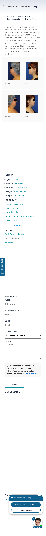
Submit (14, 384)
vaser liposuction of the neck (20, 216)
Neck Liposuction (14, 19)
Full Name (9, 300)
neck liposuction (14, 208)
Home (9, 16)
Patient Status (11, 332)
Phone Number (12, 311)
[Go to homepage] (9, 7)
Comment (9, 342)
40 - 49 (15, 180)
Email (7, 321)
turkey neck (11, 220)
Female (19, 184)
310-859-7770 (26, 7)
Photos (18, 16)
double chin (12, 212)
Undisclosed (22, 188)
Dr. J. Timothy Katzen (15, 234)
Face (26, 16)
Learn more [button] (30, 374)
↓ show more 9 (15, 225)
